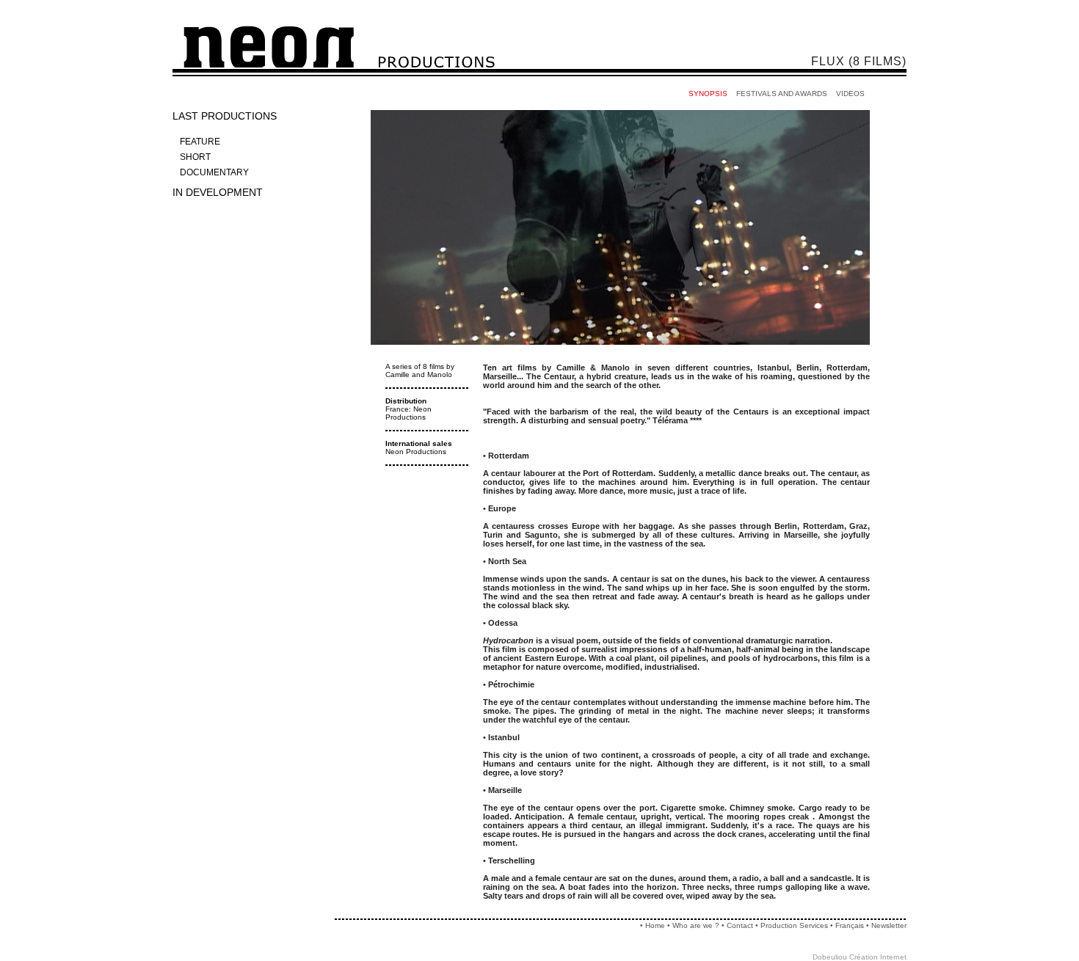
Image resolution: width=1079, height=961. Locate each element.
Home (655, 925)
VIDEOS (850, 93)
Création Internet (878, 957)
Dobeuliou (830, 957)
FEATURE (200, 141)
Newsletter (889, 925)
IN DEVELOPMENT (217, 192)
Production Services (795, 925)
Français (849, 925)
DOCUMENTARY (214, 172)
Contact (740, 925)
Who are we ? (695, 925)
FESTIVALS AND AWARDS (781, 93)
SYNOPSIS (708, 93)
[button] (591, 334)
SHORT (195, 157)
